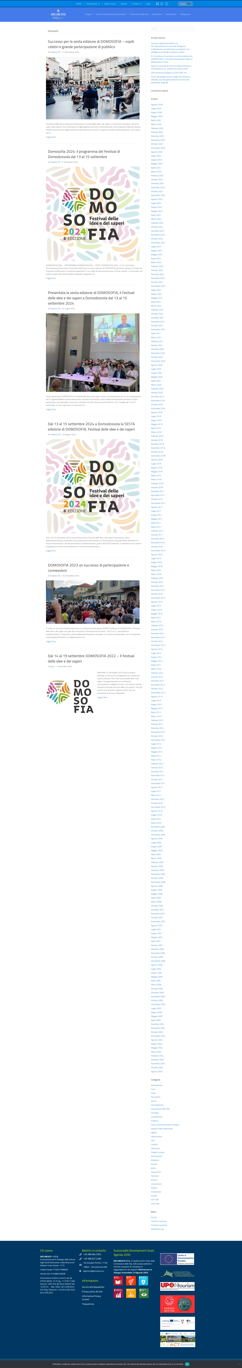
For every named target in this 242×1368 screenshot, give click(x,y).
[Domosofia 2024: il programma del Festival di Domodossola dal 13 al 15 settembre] (93, 213)
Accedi (153, 1217)
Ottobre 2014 (157, 641)
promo (154, 1100)
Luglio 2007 (156, 929)
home (153, 1093)
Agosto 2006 (157, 964)
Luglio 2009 (156, 842)
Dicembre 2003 (157, 1059)
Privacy (154, 1187)
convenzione (156, 1183)
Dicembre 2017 (157, 491)
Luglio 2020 (156, 368)
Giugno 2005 (156, 1012)
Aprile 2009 (156, 854)
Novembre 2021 (158, 321)
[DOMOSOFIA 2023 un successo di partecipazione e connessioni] (93, 601)
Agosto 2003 (157, 1071)
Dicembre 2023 (157, 230)
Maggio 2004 (156, 1047)
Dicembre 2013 (157, 680)
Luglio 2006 (156, 968)
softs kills (155, 1203)
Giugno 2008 (156, 889)
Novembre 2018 (158, 447)
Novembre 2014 (158, 637)
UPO (153, 1140)
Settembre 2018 (158, 455)
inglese (154, 1132)
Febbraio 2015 (157, 625)
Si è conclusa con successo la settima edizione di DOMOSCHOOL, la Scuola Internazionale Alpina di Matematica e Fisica (171, 59)
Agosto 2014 (157, 649)
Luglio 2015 (156, 605)
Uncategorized (157, 1104)
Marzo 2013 (156, 716)
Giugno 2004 (156, 1043)
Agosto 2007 (157, 925)
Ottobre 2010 (157, 803)
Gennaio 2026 (157, 132)
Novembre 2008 (158, 874)
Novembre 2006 (158, 953)
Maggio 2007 (156, 937)
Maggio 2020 (156, 376)
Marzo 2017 (156, 526)
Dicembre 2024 (157, 183)
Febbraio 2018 (157, 483)
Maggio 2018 (156, 471)
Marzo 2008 (156, 901)
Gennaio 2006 (157, 988)
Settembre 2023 (158, 242)
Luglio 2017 (156, 511)
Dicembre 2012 (157, 728)
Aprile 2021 (156, 333)
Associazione (156, 1085)
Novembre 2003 (158, 1063)
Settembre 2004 (158, 1035)
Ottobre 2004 (157, 1032)
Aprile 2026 (156, 120)
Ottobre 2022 (157, 282)
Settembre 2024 (158, 195)
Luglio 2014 (156, 653)
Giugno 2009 (156, 846)
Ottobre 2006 (157, 956)
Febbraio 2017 (157, 530)
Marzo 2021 (156, 337)
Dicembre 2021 (157, 317)
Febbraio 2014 (157, 672)
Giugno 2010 (156, 814)
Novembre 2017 (158, 495)
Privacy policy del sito (92, 1291)
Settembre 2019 (158, 408)
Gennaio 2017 (157, 534)
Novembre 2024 (158, 187)
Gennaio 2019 (157, 440)
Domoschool (156, 1156)
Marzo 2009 (156, 858)
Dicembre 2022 (157, 274)
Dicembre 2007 (157, 909)
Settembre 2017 (158, 503)
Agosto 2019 (157, 412)
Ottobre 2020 (157, 357)
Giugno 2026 (156, 112)
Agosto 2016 (157, 554)
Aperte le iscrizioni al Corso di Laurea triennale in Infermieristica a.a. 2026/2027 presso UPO (171, 67)
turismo (154, 1144)
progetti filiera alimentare (162, 1128)
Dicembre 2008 (157, 870)
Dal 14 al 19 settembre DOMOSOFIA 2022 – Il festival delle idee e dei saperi (91, 658)
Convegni (155, 1112)
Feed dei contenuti (159, 1221)
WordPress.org (157, 1229)
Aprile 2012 (156, 755)
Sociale (154, 1195)
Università (155, 1148)
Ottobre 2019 (157, 404)
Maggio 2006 (156, 976)
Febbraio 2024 (157, 222)
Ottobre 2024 (157, 191)
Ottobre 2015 (157, 593)
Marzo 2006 (156, 984)
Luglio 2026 (156, 108)
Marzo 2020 (156, 384)
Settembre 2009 (158, 834)
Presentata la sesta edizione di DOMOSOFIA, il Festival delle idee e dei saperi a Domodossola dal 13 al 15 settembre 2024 (91, 298)
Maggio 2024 (156, 211)
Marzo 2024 (156, 218)
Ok (187, 1364)
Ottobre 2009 (157, 830)
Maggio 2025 (156, 163)
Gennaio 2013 (157, 724)
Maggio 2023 (156, 254)
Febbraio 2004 (157, 1055)
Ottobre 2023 (157, 238)
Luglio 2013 (156, 700)
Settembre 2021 (158, 329)
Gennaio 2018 (157, 487)
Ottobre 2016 (157, 546)
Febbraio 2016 (157, 578)
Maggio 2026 (156, 116)
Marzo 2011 (156, 795)
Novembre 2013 (158, 684)
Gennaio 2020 (157, 392)
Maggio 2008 (156, 893)
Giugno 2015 (156, 609)
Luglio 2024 (156, 203)
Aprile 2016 (156, 570)
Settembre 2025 (158, 147)
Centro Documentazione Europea (165, 1124)
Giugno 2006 (156, 972)
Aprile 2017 (156, 522)
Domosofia (156, 1171)
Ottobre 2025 (157, 143)
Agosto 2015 (157, 601)
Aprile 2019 (156, 428)
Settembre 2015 (158, 597)
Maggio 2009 (156, 850)
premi (153, 1168)
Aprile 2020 (156, 380)
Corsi (153, 1089)
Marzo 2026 (156, 124)
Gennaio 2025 (157, 179)
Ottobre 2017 (157, 499)
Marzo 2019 (156, 432)
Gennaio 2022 (157, 313)
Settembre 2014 (158, 645)
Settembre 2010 (158, 807)
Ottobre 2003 (157, 1067)
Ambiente (155, 1160)
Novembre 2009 (158, 826)
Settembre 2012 (158, 739)
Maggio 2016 (156, 566)
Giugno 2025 (156, 159)
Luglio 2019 (156, 416)
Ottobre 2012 (157, 736)
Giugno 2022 (156, 293)
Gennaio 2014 (157, 676)
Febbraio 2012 (157, 763)
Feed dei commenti (159, 1225)
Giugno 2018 (156, 467)
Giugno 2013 (156, 704)
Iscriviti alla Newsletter (93, 1287)
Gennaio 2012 (157, 767)
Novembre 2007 (158, 913)
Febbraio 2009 (157, 862)
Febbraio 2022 (157, 309)
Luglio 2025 (156, 155)
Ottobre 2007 (157, 917)
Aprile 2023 (156, 258)
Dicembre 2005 (157, 992)
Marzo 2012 (156, 759)
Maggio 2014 (156, 660)
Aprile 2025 (156, 167)
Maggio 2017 (156, 518)
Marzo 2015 (156, 621)
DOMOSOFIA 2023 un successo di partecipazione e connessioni (88, 567)
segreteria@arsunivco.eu (93, 1270)
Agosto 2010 (157, 810)
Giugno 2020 (156, 372)
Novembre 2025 (158, 139)
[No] (239, 1364)
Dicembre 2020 (157, 349)
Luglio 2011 (156, 791)
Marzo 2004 (156, 1051)
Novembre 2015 (158, 589)
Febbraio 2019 (157, 435)
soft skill (154, 1199)
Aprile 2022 (156, 301)
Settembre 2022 (158, 286)
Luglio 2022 (156, 289)
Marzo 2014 (156, 668)
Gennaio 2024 (157, 226)
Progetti (154, 1120)
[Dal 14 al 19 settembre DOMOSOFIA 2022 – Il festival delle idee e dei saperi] (70, 695)
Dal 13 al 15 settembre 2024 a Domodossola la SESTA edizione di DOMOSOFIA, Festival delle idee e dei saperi (91, 426)
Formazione (156, 1191)
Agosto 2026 (157, 104)
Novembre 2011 (158, 775)
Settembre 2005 (158, 1004)
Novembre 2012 (158, 731)
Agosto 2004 (157, 1039)
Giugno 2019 (156, 420)
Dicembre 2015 (157, 585)
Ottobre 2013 (157, 688)
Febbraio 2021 (157, 341)
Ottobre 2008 (157, 878)
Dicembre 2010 (157, 799)
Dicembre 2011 (157, 771)
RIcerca (154, 1179)
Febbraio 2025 (157, 175)
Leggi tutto (51, 136)
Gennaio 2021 (157, 345)
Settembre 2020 (158, 361)
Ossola (154, 1164)
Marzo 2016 (156, 574)
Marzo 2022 (156, 305)
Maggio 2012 (156, 751)
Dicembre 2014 (157, 633)
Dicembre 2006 (157, 949)
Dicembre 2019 (157, 396)
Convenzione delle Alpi (160, 1108)
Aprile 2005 (156, 1020)
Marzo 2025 (156, 171)
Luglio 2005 (156, 1008)
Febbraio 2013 (157, 720)
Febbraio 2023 (157, 266)
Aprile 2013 (156, 712)
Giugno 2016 (156, 562)
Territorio (155, 1175)
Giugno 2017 (156, 514)
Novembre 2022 (158, 278)
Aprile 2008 (156, 897)
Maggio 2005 (156, 1016)
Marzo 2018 (156, 479)
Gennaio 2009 (157, 866)
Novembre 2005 (158, 996)
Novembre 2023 (158, 234)
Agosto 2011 (157, 787)
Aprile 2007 (156, 941)
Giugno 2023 (156, 250)
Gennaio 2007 (157, 945)
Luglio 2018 (156, 463)
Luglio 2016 (156, 558)
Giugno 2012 (156, 747)
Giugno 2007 (156, 933)
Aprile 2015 (156, 617)
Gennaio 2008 (157, 905)
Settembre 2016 (158, 550)
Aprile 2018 (156, 475)
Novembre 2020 (158, 353)
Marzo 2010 (156, 822)
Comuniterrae (156, 1116)
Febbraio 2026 (157, 128)
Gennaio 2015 (157, 629)
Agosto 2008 (157, 885)
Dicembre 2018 (157, 443)
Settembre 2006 (158, 960)
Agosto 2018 (157, 459)
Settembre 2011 (158, 783)
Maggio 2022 (156, 297)
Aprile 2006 (156, 980)
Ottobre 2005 (157, 1000)
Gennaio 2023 (157, 270)
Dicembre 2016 (157, 538)
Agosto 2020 (157, 364)
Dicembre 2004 (157, 1024)
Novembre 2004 (158, 1027)
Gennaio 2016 (157, 582)
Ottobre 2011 (157, 779)
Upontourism (156, 1136)
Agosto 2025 (157, 151)
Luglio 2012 (156, 743)
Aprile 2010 (156, 818)
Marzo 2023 (156, 262)
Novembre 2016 (158, 542)
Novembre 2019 (158, 400)
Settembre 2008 (158, 882)
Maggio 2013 (156, 708)
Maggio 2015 (156, 613)
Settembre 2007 (158, 921)
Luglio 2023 (156, 246)
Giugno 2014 (156, 657)
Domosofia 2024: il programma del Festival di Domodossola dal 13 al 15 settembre (84, 154)
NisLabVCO (155, 1096)
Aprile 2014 (156, 664)
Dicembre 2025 (157, 136)
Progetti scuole (157, 1152)
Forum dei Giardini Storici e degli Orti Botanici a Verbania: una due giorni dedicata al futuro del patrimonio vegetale (171, 79)
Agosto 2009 (157, 838)
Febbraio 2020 (157, 388)
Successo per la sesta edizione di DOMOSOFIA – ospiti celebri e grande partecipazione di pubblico (91, 44)
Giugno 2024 (156, 207)
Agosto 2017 (157, 507)
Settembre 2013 (158, 692)
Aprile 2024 (156, 215)
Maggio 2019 (156, 424)
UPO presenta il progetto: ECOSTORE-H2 (169, 72)
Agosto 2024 (157, 199)
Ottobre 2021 (157, 325)
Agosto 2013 (157, 696)
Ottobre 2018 (157, 451)
